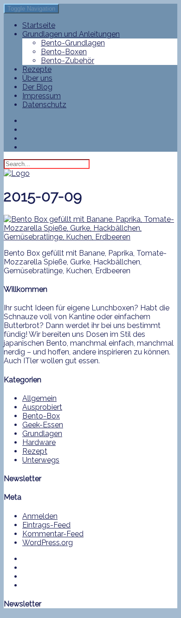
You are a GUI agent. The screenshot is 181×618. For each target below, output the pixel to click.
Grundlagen (42, 433)
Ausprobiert (42, 407)
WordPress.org (47, 542)
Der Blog (37, 87)
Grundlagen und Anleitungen (71, 34)
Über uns (37, 78)
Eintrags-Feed (46, 525)
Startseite (38, 25)
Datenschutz (44, 104)
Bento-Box (41, 416)
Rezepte (37, 69)
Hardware (39, 442)
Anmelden (40, 516)
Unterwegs (40, 460)
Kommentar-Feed (53, 533)
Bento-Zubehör (67, 60)
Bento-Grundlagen (73, 43)
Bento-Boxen (64, 51)
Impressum (41, 95)
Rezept (34, 451)
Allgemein (39, 398)
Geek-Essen (42, 424)
